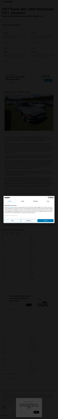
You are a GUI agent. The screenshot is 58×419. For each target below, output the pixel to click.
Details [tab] (22, 201)
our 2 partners (11, 207)
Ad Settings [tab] (35, 201)
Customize (28, 220)
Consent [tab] (10, 201)
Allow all (45, 220)
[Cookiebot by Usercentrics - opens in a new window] (49, 198)
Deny (12, 220)
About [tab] (48, 201)
